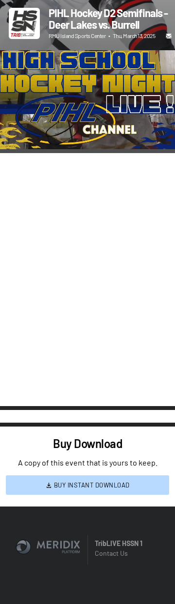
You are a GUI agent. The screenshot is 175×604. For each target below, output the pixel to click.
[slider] (87, 114)
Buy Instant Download (91, 485)
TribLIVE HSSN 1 (118, 543)
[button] (17, 131)
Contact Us (111, 553)
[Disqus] (87, 279)
